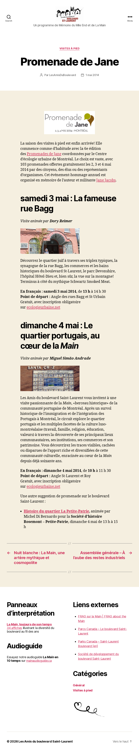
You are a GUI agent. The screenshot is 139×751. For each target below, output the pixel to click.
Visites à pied (69, 48)
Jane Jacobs (106, 180)
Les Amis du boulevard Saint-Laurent (45, 741)
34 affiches (14, 628)
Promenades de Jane (44, 154)
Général (79, 685)
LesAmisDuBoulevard (62, 75)
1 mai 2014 (92, 75)
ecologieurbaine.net (43, 307)
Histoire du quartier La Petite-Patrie (56, 511)
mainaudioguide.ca (39, 660)
